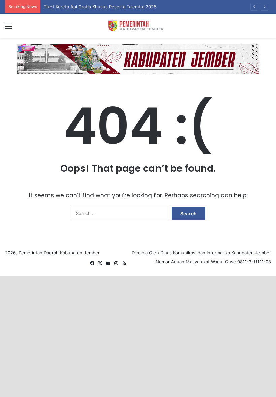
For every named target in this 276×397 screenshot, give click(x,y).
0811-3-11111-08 (254, 261)
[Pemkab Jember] (138, 26)
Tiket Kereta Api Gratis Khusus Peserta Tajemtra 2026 (100, 6)
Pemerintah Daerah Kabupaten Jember (59, 252)
